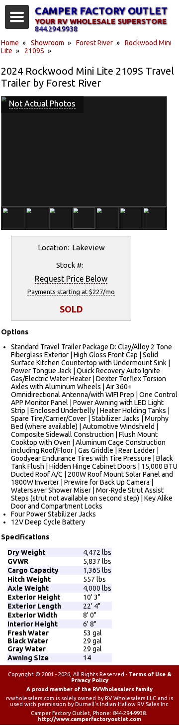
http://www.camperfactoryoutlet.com (89, 719)
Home (10, 43)
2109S (34, 51)
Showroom (47, 43)
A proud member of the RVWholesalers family (89, 689)
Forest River (94, 43)
